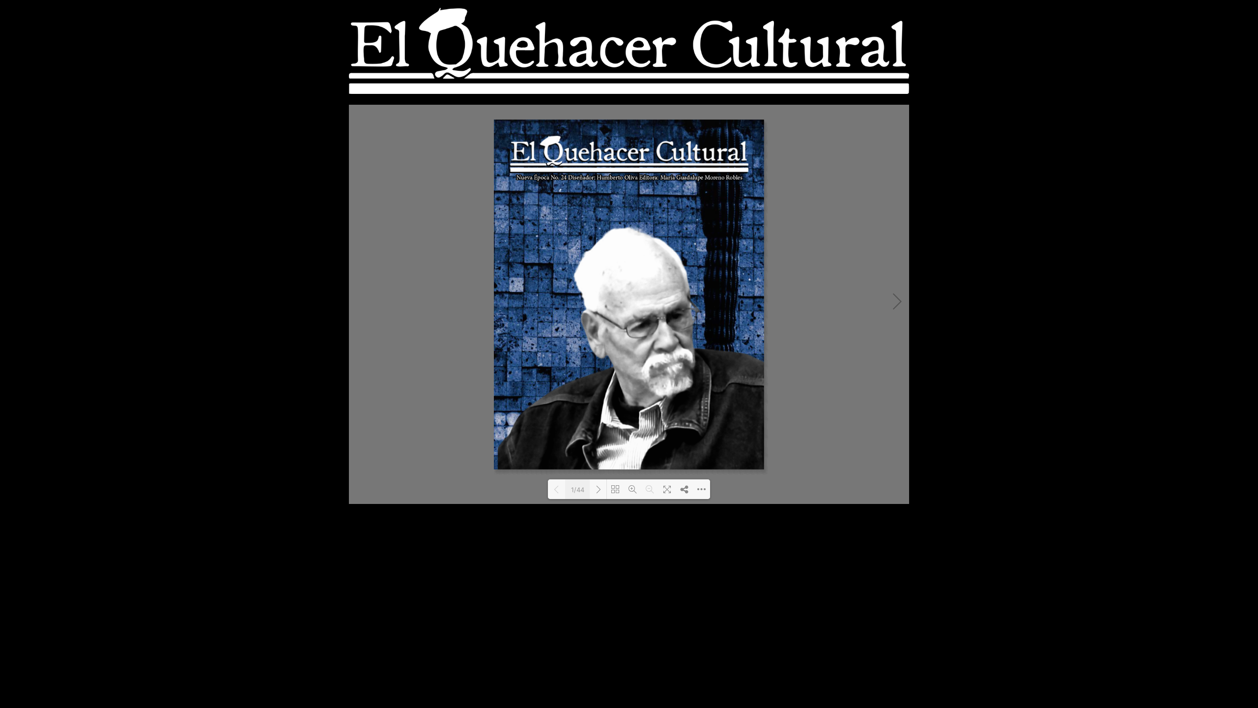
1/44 (577, 490)
